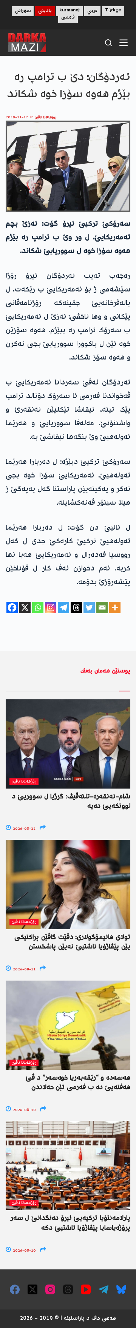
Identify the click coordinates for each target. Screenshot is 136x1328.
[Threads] (76, 607)
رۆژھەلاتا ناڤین (46, 117)
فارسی (68, 17)
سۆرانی (23, 11)
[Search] (108, 42)
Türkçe (113, 11)
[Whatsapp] (37, 607)
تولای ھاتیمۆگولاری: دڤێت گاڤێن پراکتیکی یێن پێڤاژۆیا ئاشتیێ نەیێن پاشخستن (72, 942)
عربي (92, 11)
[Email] (102, 607)
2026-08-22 (24, 829)
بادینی (45, 11)
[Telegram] (63, 607)
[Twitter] (89, 607)
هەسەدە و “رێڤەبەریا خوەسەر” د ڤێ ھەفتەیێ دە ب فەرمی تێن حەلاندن (78, 1082)
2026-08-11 (24, 969)
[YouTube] (86, 1289)
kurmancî (69, 11)
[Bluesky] (121, 1289)
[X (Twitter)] (32, 1289)
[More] (115, 607)
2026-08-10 (24, 1110)
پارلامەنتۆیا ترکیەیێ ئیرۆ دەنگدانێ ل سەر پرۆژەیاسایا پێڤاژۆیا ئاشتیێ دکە (70, 1223)
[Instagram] (50, 607)
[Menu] (123, 43)
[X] (25, 607)
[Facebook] (12, 607)
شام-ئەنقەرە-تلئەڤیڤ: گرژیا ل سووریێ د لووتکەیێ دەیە (71, 801)
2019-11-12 (17, 117)
